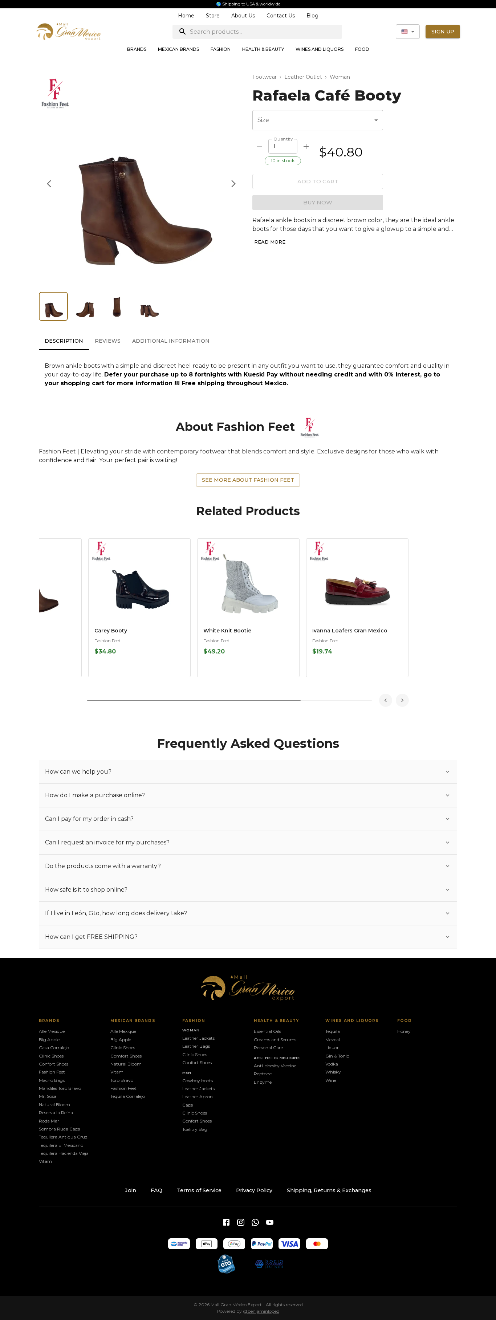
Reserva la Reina (56, 1112)
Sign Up (442, 31)
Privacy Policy (254, 1190)
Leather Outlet (303, 77)
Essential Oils (267, 1031)
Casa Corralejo (54, 1047)
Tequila (332, 1031)
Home (186, 15)
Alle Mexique (52, 1031)
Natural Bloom (54, 1104)
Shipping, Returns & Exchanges (329, 1190)
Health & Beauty (263, 49)
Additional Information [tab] (171, 341)
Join (130, 1190)
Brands (136, 49)
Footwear (264, 77)
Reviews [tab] (108, 341)
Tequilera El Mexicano (61, 1145)
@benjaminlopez (261, 1311)
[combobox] (408, 31)
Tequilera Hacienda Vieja (64, 1153)
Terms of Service (199, 1190)
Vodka (331, 1064)
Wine (330, 1080)
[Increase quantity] (306, 146)
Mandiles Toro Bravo (60, 1088)
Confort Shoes (53, 1064)
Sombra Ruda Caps (59, 1129)
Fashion (221, 49)
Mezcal (332, 1039)
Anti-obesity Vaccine (275, 1065)
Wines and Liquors (319, 49)
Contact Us (281, 15)
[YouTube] (269, 1222)
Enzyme (263, 1082)
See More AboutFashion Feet (248, 480)
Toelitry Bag (194, 1129)
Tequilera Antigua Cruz (63, 1137)
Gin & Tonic (337, 1056)
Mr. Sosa (47, 1096)
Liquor (332, 1047)
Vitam (45, 1161)
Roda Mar (49, 1121)
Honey (404, 1031)
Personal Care (268, 1047)
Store (213, 15)
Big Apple (49, 1039)
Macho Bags (52, 1080)
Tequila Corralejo (127, 1096)
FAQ (156, 1190)
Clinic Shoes (51, 1056)
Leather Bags (196, 1046)
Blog (312, 15)
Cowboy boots (197, 1080)
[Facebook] (226, 1222)
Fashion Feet (107, 640)
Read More (269, 242)
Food (362, 49)
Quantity (283, 138)
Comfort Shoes (126, 1056)
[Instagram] (240, 1222)
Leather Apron (197, 1096)
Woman (340, 77)
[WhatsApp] (255, 1222)
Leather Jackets (198, 1038)
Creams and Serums (275, 1039)
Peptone (263, 1073)
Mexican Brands (178, 49)
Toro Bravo (121, 1080)
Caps (187, 1105)
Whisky (333, 1072)
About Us (243, 15)
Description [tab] (64, 341)
